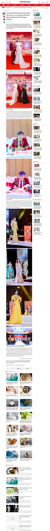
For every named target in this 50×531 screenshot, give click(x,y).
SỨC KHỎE (20, 471)
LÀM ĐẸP (36, 161)
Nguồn (25, 358)
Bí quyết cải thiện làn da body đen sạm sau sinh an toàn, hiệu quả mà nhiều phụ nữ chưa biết (38, 224)
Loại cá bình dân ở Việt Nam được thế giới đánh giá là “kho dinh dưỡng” (12, 447)
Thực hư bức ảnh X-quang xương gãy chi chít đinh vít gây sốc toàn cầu (25, 507)
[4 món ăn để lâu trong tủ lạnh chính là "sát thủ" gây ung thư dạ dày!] (37, 128)
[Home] (4, 17)
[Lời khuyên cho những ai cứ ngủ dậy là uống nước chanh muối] (12, 490)
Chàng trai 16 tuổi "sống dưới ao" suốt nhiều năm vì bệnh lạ (26, 460)
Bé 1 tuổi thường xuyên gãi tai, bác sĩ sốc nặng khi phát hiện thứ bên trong (26, 382)
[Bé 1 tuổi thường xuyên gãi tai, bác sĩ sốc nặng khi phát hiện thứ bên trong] (12, 518)
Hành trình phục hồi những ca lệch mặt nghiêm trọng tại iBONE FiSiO (38, 207)
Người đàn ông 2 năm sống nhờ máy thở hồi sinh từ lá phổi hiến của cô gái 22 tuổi (12, 382)
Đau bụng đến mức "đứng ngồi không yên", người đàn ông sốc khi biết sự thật (25, 408)
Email (39, 2)
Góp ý (6, 2)
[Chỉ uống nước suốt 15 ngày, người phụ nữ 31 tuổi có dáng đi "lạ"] (37, 31)
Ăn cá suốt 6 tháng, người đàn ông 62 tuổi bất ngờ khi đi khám (25, 395)
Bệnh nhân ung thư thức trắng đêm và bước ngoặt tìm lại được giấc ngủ (25, 434)
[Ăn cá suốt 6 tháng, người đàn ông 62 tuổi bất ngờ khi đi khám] (37, 40)
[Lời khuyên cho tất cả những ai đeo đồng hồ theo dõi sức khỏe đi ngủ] (37, 78)
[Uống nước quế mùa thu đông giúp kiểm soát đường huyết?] (37, 116)
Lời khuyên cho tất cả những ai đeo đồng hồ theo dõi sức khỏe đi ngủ (38, 81)
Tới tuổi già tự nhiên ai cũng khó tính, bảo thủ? (33, 7)
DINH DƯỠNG (21, 499)
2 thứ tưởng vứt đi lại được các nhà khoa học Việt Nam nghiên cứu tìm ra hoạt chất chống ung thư (38, 157)
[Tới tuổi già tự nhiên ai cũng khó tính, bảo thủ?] (12, 499)
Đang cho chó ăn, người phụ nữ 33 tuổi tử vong (25, 447)
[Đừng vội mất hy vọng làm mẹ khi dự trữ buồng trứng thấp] (37, 98)
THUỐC (36, 123)
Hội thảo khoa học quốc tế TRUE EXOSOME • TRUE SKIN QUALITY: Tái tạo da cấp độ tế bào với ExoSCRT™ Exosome (37, 195)
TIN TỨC (20, 481)
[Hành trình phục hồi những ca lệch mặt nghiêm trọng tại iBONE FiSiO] (37, 203)
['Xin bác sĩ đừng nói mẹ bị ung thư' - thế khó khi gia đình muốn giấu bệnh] (37, 136)
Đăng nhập (2, 2)
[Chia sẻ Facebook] (4, 19)
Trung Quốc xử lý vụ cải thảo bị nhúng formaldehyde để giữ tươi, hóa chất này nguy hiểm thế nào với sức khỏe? (26, 421)
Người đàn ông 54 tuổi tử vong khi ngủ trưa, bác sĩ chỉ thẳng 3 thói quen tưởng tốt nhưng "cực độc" (12, 408)
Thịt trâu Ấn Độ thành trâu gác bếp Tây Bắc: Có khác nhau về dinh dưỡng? (38, 148)
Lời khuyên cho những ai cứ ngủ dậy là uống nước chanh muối (14, 7)
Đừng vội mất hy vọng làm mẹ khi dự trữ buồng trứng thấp (38, 102)
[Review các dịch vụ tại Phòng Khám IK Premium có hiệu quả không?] (37, 229)
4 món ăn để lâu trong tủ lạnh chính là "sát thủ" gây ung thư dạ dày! (38, 131)
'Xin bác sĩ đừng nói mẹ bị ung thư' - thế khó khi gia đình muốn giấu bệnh (37, 140)
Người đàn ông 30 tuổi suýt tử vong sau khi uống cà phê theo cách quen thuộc (11, 460)
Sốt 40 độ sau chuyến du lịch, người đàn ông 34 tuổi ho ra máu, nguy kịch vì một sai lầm (12, 434)
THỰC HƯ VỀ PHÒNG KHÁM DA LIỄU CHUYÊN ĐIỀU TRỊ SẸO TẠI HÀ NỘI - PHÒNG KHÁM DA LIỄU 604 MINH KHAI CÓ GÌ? (38, 186)
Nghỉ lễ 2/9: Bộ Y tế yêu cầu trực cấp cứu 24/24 (12, 421)
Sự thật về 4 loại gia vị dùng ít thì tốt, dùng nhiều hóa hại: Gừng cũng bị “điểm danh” (25, 469)
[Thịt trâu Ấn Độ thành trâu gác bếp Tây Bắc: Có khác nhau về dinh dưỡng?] (37, 145)
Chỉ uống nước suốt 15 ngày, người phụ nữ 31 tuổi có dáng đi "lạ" (12, 395)
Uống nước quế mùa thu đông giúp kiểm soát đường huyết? (37, 119)
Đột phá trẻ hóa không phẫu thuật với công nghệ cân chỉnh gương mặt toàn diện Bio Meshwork (38, 178)
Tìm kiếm (42, 2)
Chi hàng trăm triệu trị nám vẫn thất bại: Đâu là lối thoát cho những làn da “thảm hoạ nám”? (37, 169)
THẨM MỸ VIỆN (38, 199)
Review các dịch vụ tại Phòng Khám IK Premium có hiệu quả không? (38, 233)
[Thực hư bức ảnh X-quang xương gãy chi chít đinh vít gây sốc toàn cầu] (12, 508)
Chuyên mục (47, 2)
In (27, 368)
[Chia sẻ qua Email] (4, 22)
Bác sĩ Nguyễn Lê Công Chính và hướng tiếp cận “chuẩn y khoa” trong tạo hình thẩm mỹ (38, 216)
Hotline (10, 2)
